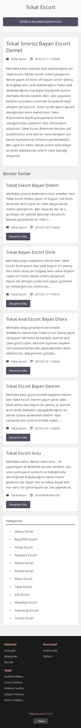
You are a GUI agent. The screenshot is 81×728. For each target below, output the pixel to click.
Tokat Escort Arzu (23, 453)
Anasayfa (10, 650)
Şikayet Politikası (14, 694)
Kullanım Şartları (14, 688)
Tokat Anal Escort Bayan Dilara (36, 319)
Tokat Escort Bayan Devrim (33, 386)
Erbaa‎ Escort (24, 547)
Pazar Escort (23, 579)
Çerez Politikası (13, 682)
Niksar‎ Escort (24, 563)
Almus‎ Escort (24, 531)
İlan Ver (9, 662)
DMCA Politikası (13, 700)
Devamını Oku (18, 236)
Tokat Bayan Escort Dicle (30, 252)
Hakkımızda (50, 650)
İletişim (47, 656)
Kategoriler (11, 656)
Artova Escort (24, 571)
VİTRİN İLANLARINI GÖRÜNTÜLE (40, 22)
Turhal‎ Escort (24, 618)
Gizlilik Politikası (13, 676)
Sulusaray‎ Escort (27, 610)
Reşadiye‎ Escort (26, 602)
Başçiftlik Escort (26, 539)
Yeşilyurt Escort (26, 555)
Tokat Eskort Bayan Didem (32, 185)
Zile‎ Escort (22, 594)
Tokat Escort (41, 7)
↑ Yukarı (40, 721)
